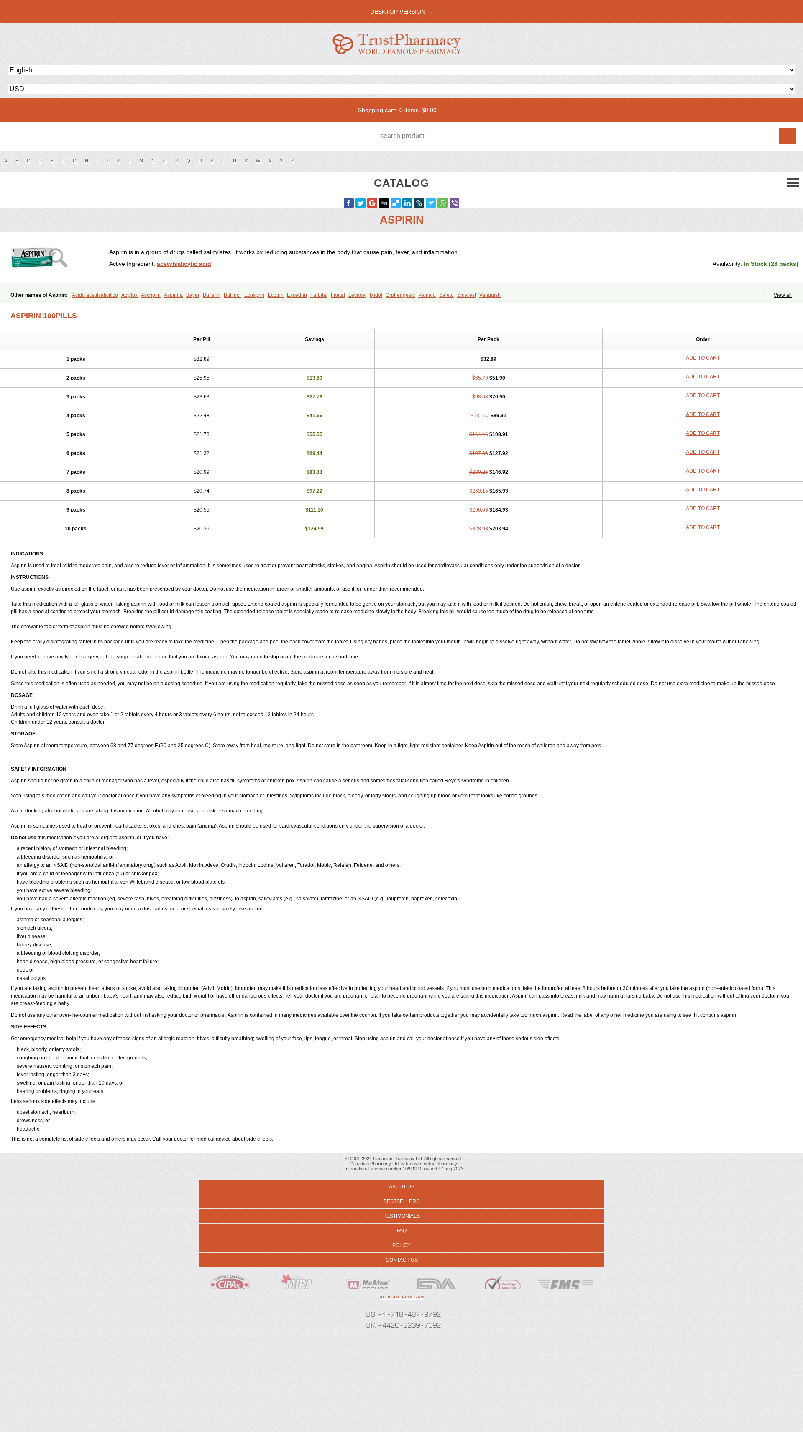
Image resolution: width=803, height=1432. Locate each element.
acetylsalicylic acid (184, 263)
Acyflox (129, 295)
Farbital (318, 295)
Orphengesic (400, 295)
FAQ (402, 1231)
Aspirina (173, 295)
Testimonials (402, 1216)
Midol (376, 295)
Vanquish (490, 295)
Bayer (192, 295)
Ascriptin (151, 295)
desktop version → (401, 11)
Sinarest (466, 295)
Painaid (427, 295)
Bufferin (211, 295)
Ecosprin (254, 295)
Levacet (357, 295)
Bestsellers (401, 1201)
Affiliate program (402, 1297)
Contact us (402, 1260)
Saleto (446, 295)
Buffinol (232, 295)
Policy (401, 1245)
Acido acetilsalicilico (95, 295)
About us (401, 1187)
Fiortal (338, 295)
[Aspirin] (58, 258)
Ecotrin (276, 295)
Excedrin (297, 295)
